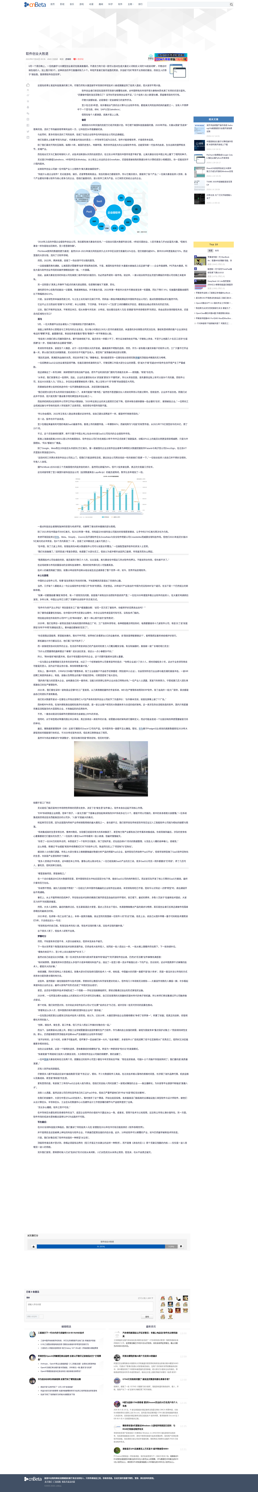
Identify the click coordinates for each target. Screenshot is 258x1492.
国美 (46, 1059)
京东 (57, 537)
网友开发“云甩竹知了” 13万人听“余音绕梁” (57, 1387)
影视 (62, 4)
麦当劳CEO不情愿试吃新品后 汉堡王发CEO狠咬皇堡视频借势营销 (224, 298)
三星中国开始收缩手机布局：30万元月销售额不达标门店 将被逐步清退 (68, 1341)
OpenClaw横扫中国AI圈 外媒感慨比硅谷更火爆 (215, 313)
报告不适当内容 (68, 1482)
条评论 (80, 59)
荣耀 (137, 358)
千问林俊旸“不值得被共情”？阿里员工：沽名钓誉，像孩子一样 (223, 323)
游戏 (81, 4)
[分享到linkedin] (28, 137)
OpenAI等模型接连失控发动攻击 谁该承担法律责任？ (61, 1371)
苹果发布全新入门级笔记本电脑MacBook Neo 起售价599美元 (221, 293)
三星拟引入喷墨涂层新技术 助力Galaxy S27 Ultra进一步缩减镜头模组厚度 (69, 1348)
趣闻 (101, 4)
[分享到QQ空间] (28, 101)
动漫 (91, 4)
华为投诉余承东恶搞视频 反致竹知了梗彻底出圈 (59, 1379)
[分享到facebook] (28, 125)
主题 (130, 4)
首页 (52, 4)
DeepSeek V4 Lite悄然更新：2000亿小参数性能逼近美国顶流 (220, 284)
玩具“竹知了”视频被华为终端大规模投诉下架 (58, 1394)
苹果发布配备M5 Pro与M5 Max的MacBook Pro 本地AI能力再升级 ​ (223, 318)
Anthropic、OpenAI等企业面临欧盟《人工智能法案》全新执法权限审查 (68, 1364)
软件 (120, 4)
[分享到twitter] (28, 131)
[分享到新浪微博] (28, 95)
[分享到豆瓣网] (28, 119)
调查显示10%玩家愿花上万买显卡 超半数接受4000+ (146, 1449)
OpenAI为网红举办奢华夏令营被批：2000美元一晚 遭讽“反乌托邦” (66, 1368)
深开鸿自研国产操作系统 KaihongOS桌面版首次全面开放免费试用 (220, 128)
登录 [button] (28, 1298)
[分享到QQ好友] (28, 107)
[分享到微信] (28, 113)
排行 (140, 4)
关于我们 (48, 1482)
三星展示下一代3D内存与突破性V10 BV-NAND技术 (61, 1333)
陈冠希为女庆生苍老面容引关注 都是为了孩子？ (216, 308)
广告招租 (57, 1482)
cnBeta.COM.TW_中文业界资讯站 (35, 4)
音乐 (72, 4)
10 (195, 323)
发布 (147, 1317)
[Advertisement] (129, 28)
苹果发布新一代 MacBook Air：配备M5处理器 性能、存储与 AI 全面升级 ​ (220, 260)
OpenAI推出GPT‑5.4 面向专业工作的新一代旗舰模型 (218, 303)
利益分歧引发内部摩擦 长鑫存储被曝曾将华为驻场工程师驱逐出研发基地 (69, 1391)
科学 (110, 4)
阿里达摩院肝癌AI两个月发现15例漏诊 (140, 1356)
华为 (141, 728)
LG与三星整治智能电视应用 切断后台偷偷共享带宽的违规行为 (65, 1344)
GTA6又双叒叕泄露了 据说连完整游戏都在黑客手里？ (147, 1379)
